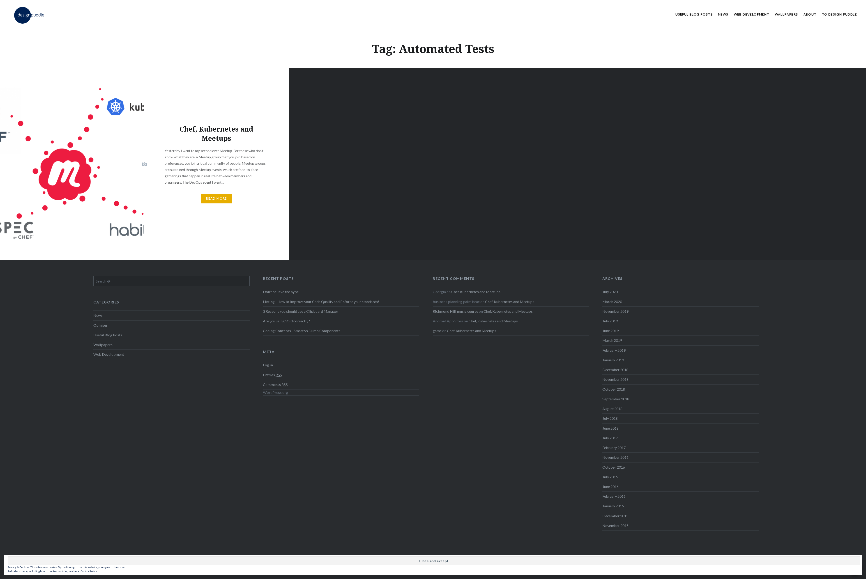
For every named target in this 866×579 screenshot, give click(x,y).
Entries (272, 375)
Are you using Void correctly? (286, 321)
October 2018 (613, 389)
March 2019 (612, 340)
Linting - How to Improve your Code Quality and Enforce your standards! (321, 301)
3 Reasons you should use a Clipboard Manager (300, 311)
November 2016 (615, 457)
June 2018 (610, 428)
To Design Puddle (839, 14)
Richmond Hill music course (455, 311)
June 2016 (610, 486)
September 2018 (615, 399)
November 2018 (615, 379)
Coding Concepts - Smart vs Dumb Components (301, 330)
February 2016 (614, 496)
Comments (275, 384)
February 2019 (614, 350)
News (723, 14)
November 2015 (615, 525)
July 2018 (610, 418)
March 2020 (612, 301)
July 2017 (610, 438)
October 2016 (613, 467)
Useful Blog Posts (694, 14)
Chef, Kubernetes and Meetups (475, 292)
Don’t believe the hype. (281, 292)
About (810, 14)
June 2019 (610, 330)
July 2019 (610, 321)
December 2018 (615, 369)
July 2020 (610, 292)
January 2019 (613, 360)
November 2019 (615, 311)
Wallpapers (786, 14)
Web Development (751, 14)
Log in (268, 365)
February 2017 (614, 447)
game (437, 330)
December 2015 (615, 516)
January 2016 (613, 506)
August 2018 (612, 408)
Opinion (100, 325)
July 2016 (610, 477)
